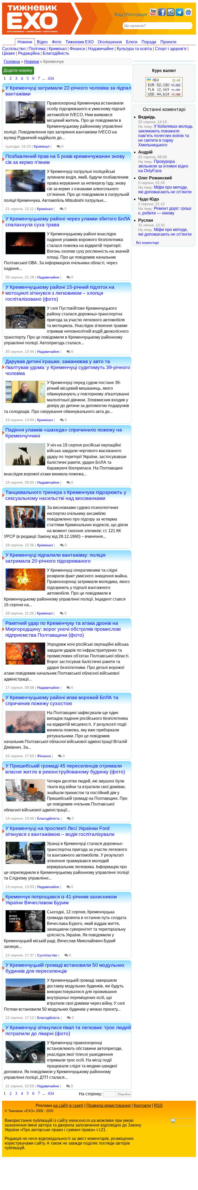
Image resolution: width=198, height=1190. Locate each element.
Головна (12, 61)
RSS (158, 1105)
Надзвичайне (101, 48)
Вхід (118, 14)
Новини (25, 42)
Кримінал (58, 48)
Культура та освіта (134, 48)
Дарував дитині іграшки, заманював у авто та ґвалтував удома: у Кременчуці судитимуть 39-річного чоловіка (67, 367)
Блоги (131, 42)
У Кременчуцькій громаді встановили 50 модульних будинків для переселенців (65, 968)
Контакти (142, 1105)
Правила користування (108, 1105)
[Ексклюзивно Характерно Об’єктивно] (32, 17)
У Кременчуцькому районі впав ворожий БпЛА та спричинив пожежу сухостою (61, 700)
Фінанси (77, 48)
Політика (37, 48)
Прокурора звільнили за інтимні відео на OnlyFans (163, 166)
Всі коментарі (147, 243)
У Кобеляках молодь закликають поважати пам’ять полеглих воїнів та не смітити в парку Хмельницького (165, 135)
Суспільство (14, 48)
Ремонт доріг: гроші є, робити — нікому (164, 210)
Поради (149, 42)
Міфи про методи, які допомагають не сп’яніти (165, 189)
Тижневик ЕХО (79, 42)
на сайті (60, 1105)
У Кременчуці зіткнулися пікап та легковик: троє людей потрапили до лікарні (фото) (68, 1030)
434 (51, 78)
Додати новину (18, 70)
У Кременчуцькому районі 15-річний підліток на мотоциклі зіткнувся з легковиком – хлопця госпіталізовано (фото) (59, 293)
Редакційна (29, 53)
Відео (42, 42)
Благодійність (56, 53)
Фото (56, 42)
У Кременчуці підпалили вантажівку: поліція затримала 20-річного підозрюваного (55, 558)
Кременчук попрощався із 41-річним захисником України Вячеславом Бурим (61, 899)
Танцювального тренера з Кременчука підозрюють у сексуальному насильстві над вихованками (65, 495)
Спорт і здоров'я (170, 48)
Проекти (168, 42)
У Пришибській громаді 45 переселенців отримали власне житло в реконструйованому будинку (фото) (65, 768)
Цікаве (8, 53)
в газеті (76, 1105)
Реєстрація (136, 14)
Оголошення (110, 42)
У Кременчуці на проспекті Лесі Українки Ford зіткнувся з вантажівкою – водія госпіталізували (59, 831)
